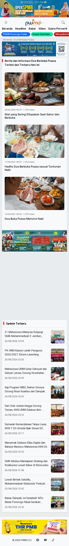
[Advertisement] (34, 286)
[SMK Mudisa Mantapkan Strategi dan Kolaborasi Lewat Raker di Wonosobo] (57, 466)
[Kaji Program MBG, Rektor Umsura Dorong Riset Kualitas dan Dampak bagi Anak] (57, 392)
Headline (20, 29)
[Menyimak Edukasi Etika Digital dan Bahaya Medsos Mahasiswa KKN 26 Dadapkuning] (57, 447)
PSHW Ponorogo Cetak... (15, 34)
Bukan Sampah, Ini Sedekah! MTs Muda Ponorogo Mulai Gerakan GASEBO (24, 500)
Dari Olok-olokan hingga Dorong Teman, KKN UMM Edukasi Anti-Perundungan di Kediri (23, 408)
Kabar (32, 29)
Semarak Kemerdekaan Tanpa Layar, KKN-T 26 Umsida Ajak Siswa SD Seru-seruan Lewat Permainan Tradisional (26, 426)
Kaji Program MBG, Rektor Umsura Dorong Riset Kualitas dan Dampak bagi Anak (25, 389)
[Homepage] (34, 23)
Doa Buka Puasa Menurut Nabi (24, 218)
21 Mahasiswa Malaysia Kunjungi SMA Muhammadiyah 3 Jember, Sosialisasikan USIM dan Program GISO (24, 334)
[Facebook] (37, 540)
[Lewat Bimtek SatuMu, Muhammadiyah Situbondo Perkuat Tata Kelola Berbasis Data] (57, 484)
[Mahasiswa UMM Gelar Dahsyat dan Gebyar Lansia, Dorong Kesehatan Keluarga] (57, 373)
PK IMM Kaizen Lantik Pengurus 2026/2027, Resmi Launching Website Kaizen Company (23, 353)
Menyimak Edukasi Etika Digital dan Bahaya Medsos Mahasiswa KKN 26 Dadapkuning (26, 445)
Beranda (7, 29)
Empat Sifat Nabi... (42, 34)
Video (42, 29)
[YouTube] (45, 540)
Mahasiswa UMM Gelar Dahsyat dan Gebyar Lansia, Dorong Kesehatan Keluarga (26, 371)
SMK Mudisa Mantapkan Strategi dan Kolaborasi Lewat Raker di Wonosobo (26, 463)
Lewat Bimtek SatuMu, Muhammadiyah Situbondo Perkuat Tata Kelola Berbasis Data (25, 482)
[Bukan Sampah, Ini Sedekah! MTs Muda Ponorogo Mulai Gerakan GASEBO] (57, 502)
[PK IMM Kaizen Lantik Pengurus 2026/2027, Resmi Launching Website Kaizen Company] (57, 355)
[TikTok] (53, 540)
